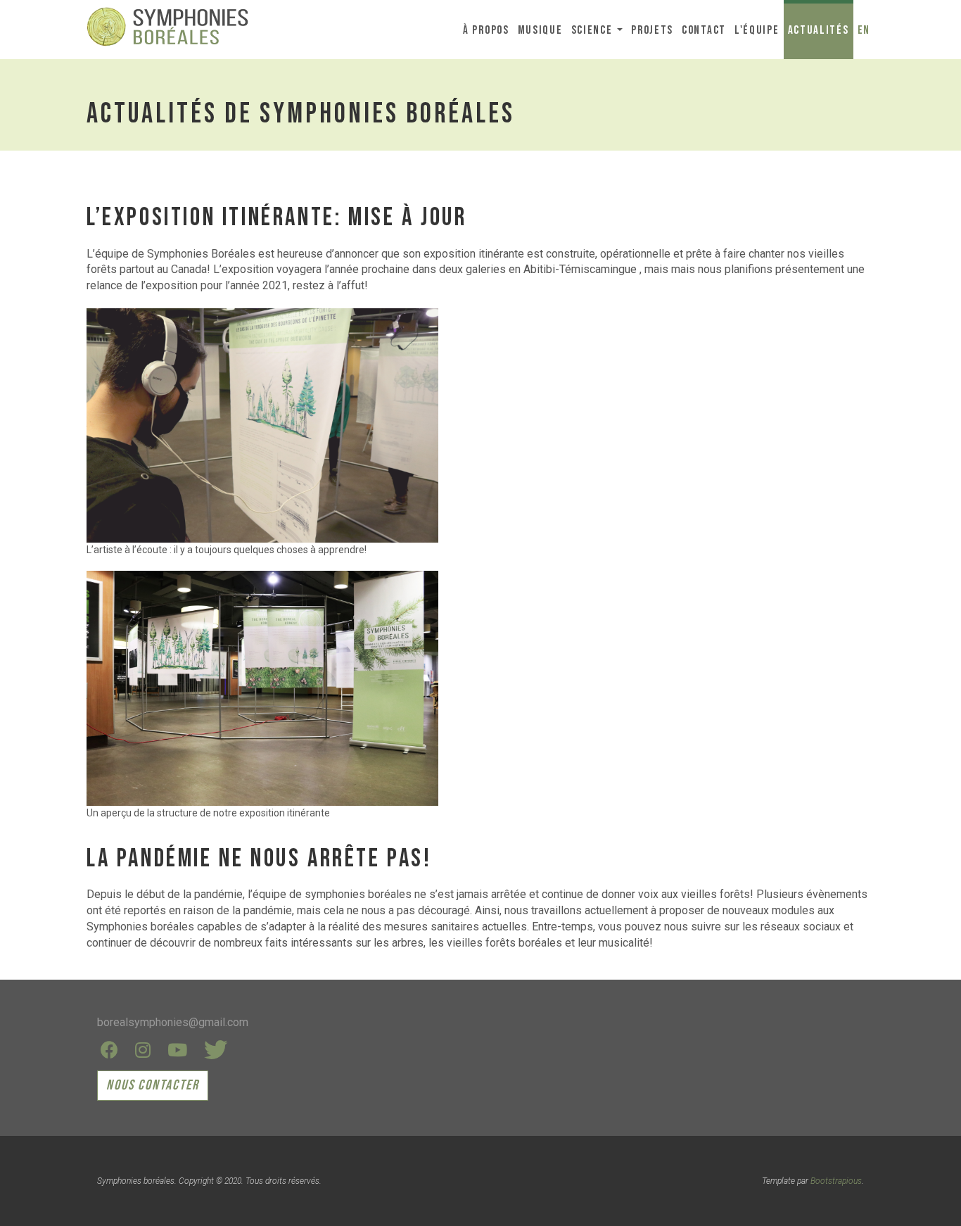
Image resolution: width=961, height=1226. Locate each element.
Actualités (818, 30)
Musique (540, 30)
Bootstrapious (836, 1181)
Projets (652, 30)
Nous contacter (152, 1085)
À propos (486, 30)
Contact (704, 30)
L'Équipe (756, 30)
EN (864, 30)
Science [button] (593, 30)
